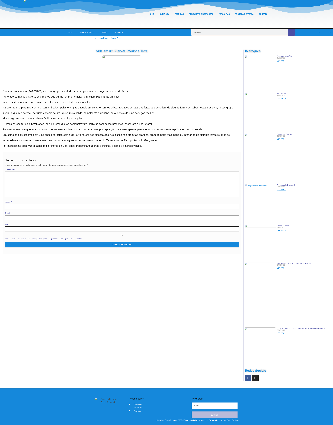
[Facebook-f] (319, 32)
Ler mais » (281, 61)
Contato (263, 14)
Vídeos (104, 32)
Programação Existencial (286, 185)
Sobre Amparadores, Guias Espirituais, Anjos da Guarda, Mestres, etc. (301, 328)
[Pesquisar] (291, 32)
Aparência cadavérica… (285, 56)
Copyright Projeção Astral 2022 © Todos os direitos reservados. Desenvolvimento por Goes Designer (197, 420)
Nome (8, 202)
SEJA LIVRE (281, 94)
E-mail (8, 213)
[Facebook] (248, 378)
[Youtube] (330, 32)
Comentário (11, 169)
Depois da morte (283, 226)
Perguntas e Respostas (201, 14)
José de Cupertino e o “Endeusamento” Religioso (294, 263)
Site (6, 224)
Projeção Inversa (244, 14)
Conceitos (119, 32)
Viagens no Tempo (87, 32)
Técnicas (179, 14)
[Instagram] (324, 32)
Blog (70, 32)
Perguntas (224, 14)
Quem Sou (164, 14)
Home (151, 14)
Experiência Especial (284, 134)
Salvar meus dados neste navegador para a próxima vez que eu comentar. (43, 239)
